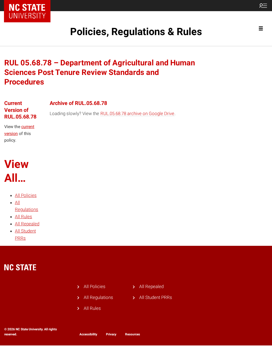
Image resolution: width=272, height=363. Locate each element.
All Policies (26, 195)
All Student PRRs (155, 297)
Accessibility (88, 334)
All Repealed (27, 223)
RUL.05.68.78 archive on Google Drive (137, 113)
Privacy (111, 334)
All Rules (23, 216)
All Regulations (98, 297)
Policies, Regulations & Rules (136, 31)
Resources (132, 334)
